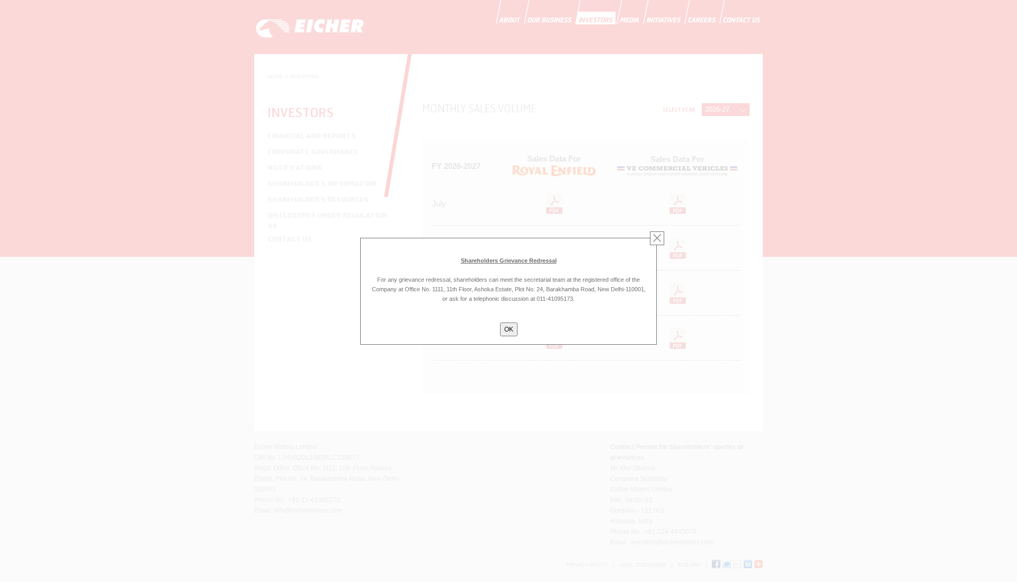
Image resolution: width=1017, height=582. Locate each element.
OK (508, 329)
